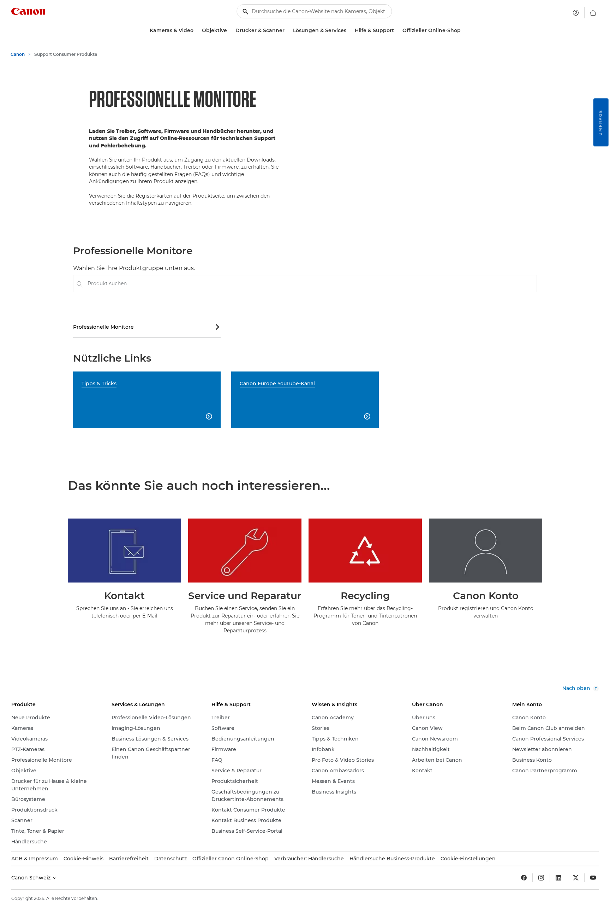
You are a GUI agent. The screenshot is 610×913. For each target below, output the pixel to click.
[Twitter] (576, 877)
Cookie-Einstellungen (468, 858)
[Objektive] (230, 30)
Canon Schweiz (31, 877)
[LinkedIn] (558, 877)
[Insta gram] (541, 877)
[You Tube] (593, 877)
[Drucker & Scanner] (287, 30)
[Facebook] (524, 877)
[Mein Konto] (575, 12)
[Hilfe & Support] (397, 30)
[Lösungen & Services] (349, 30)
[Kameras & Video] (196, 30)
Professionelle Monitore (146, 327)
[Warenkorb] (593, 12)
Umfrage (600, 122)
